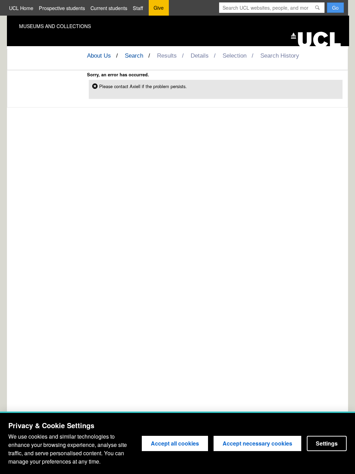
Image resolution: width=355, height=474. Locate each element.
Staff (138, 7)
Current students (108, 7)
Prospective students (62, 7)
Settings (327, 443)
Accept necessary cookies (257, 443)
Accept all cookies (175, 443)
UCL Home (21, 7)
